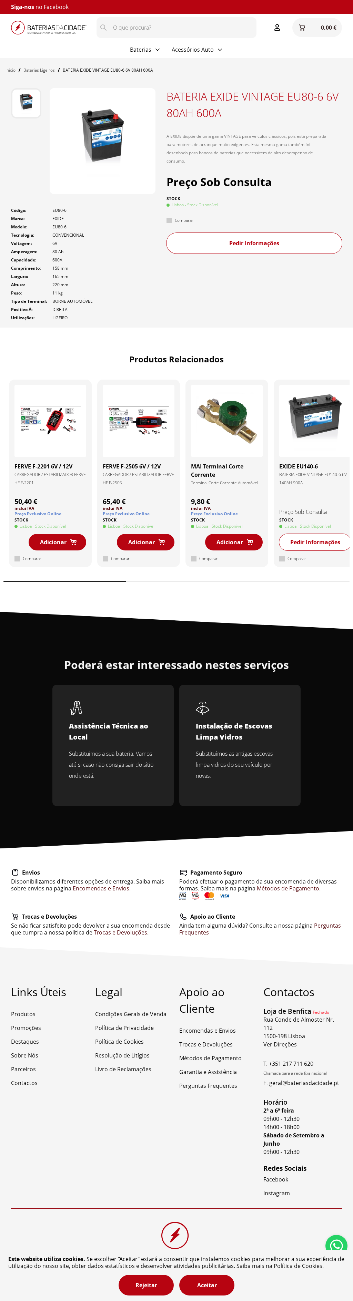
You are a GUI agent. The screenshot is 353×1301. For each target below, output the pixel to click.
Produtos (23, 1014)
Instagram (57, 7)
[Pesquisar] (103, 27)
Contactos (24, 1083)
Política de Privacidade (124, 1028)
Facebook (275, 1179)
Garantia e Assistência (208, 1072)
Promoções (26, 1028)
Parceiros (23, 1069)
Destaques (25, 1041)
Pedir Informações (254, 243)
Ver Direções (280, 1044)
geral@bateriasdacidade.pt (304, 1083)
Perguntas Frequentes (208, 1086)
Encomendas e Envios (101, 888)
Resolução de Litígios (122, 1055)
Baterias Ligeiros (39, 70)
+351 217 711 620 (291, 1063)
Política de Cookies (119, 1041)
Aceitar (207, 1285)
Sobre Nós (24, 1055)
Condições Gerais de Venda (131, 1014)
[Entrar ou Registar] (277, 27)
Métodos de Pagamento (288, 888)
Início (11, 70)
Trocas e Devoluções (120, 932)
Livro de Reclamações (123, 1069)
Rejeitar (146, 1285)
